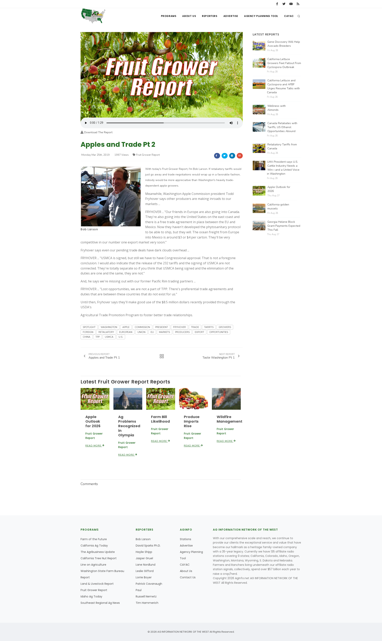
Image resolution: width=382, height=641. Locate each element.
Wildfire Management (229, 419)
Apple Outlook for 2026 (92, 421)
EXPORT (199, 332)
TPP (98, 336)
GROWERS (225, 327)
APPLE (126, 327)
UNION (141, 332)
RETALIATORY (106, 332)
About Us (189, 16)
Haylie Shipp (144, 552)
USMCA (109, 336)
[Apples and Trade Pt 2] (162, 75)
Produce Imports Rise (192, 421)
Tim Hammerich (147, 603)
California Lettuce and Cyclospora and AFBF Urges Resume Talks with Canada (283, 86)
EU (152, 332)
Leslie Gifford (145, 571)
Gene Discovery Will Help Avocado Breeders (283, 44)
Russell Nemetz (146, 596)
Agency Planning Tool (261, 16)
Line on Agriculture (93, 565)
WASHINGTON (109, 327)
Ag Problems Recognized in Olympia (129, 426)
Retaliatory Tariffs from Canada (282, 146)
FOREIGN (88, 332)
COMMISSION (142, 327)
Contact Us (188, 577)
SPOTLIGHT (89, 327)
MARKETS (164, 332)
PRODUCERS (182, 332)
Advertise (230, 16)
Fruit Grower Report (148, 155)
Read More (93, 445)
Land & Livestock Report (97, 584)
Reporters (209, 16)
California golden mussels (278, 206)
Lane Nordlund (145, 565)
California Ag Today (94, 546)
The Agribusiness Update (98, 552)
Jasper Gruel (144, 558)
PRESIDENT (161, 327)
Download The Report (97, 132)
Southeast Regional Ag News (100, 603)
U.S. (121, 336)
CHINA (86, 336)
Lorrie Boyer (144, 577)
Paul (138, 590)
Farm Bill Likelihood (160, 419)
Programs (168, 16)
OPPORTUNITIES (218, 332)
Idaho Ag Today (91, 596)
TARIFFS (208, 327)
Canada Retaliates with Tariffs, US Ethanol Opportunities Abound (282, 127)
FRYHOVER (179, 327)
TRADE (195, 327)
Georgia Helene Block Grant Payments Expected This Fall (283, 226)
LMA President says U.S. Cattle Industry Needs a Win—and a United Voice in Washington (283, 168)
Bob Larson (89, 229)
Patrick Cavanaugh (149, 584)
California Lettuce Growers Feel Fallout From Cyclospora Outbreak (284, 63)
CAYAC (289, 16)
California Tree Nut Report (99, 558)
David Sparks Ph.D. (148, 546)
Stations (185, 539)
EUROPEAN (125, 332)
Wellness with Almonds (276, 108)
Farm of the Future (94, 539)
